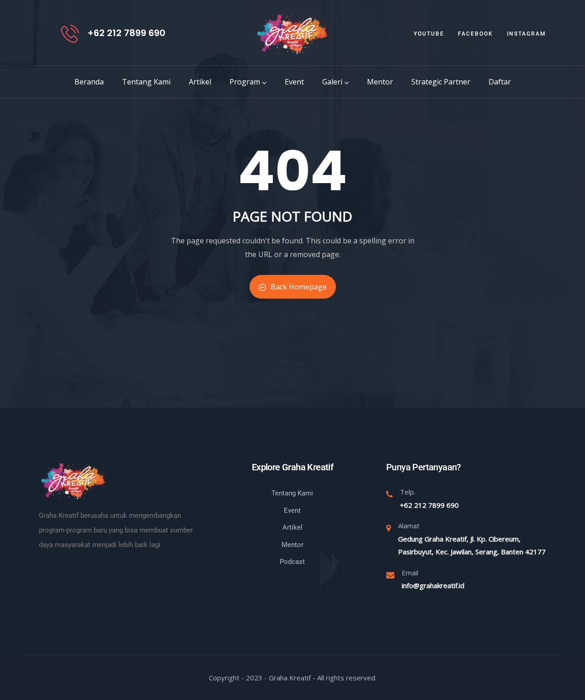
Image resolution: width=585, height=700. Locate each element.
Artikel (200, 82)
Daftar (500, 82)
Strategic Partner (440, 82)
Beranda (89, 82)
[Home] (292, 34)
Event (294, 82)
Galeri (332, 82)
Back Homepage (299, 287)
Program (244, 82)
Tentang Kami (146, 82)
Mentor (380, 82)
